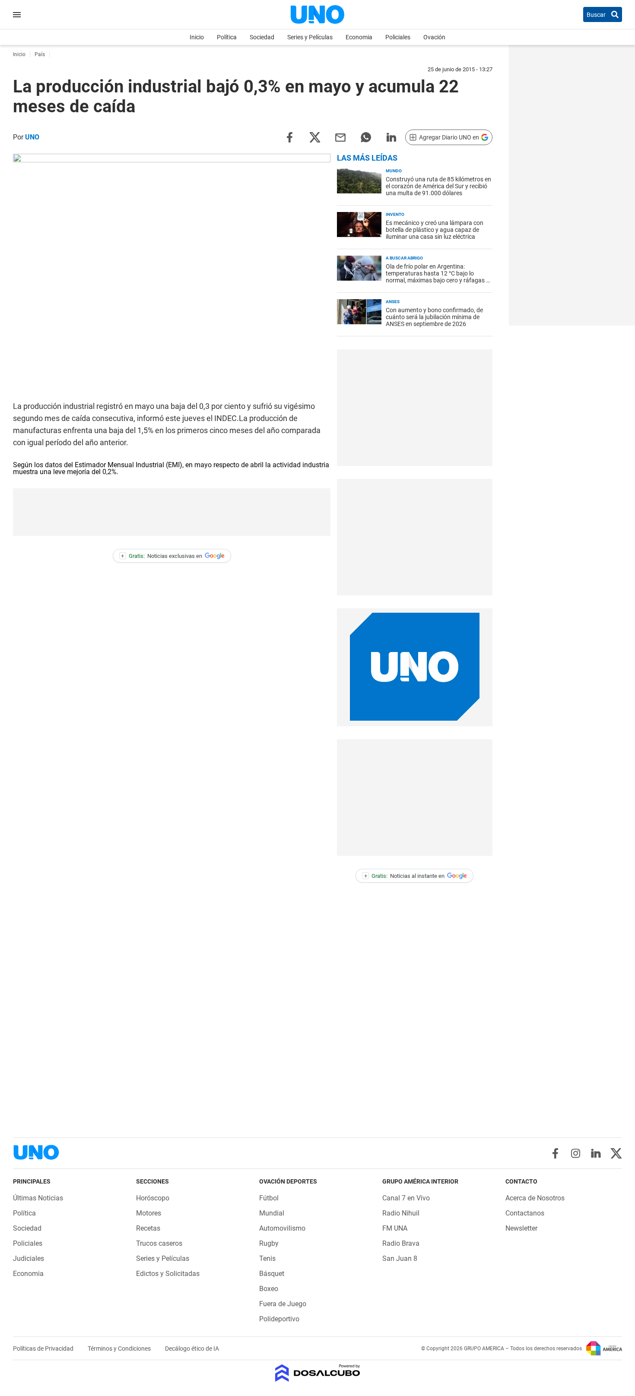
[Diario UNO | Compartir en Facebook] (289, 137)
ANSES (393, 301)
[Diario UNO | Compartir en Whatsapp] (366, 137)
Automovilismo (282, 1228)
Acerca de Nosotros (535, 1198)
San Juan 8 (399, 1258)
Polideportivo (279, 1319)
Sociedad (262, 37)
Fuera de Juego (282, 1304)
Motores (148, 1213)
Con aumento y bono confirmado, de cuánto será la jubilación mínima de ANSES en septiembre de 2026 (434, 317)
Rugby (269, 1243)
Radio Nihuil (400, 1213)
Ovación (434, 37)
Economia (359, 37)
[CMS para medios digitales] (317, 1373)
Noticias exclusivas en (161, 556)
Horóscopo (152, 1198)
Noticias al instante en (404, 876)
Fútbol (269, 1198)
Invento (395, 214)
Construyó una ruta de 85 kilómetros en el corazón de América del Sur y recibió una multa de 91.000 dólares (438, 186)
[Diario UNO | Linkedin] (596, 1153)
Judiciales (28, 1258)
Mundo (394, 170)
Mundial (271, 1213)
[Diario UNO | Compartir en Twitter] (315, 137)
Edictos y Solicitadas (168, 1273)
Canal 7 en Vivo (406, 1198)
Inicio (197, 37)
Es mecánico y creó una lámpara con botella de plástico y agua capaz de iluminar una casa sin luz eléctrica (434, 229)
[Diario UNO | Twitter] (616, 1153)
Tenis (267, 1258)
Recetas (148, 1228)
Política (227, 37)
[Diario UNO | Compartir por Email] (340, 137)
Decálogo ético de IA (192, 1348)
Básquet (271, 1273)
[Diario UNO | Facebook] (555, 1153)
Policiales (397, 37)
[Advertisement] (172, 512)
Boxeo (268, 1289)
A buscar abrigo (404, 258)
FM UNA (394, 1228)
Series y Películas (310, 37)
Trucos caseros (159, 1243)
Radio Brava (400, 1243)
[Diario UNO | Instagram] (575, 1153)
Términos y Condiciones (120, 1348)
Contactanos (524, 1213)
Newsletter (521, 1228)
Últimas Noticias (38, 1198)
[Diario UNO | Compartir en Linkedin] (391, 137)
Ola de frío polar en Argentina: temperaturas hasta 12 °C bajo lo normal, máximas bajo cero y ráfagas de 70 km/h (439, 277)
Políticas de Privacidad (44, 1348)
